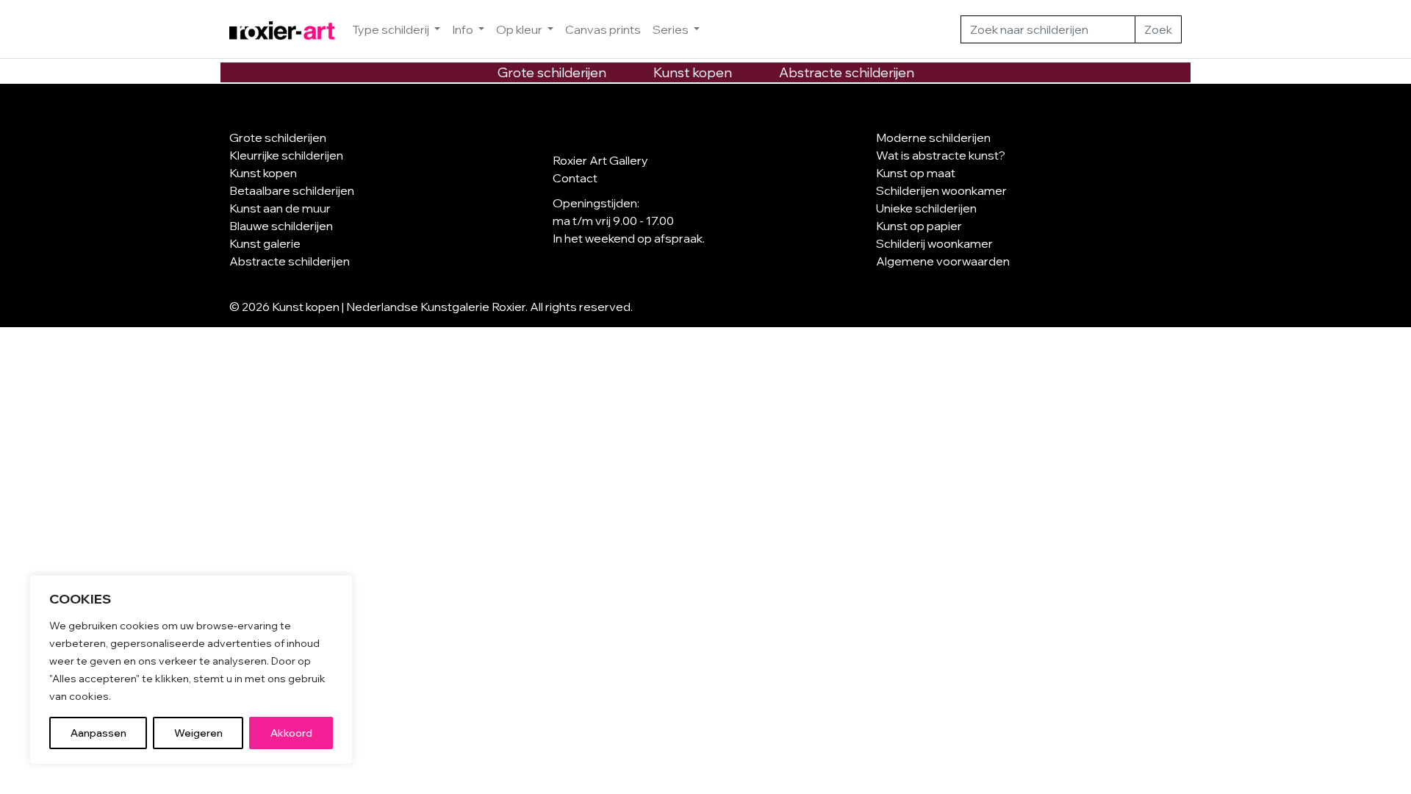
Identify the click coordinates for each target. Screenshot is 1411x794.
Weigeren (198, 733)
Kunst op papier (919, 225)
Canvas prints (603, 29)
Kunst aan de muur (280, 208)
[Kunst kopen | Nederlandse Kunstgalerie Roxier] (281, 29)
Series (672, 29)
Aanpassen (98, 733)
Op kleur (520, 29)
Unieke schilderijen (926, 208)
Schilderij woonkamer (934, 243)
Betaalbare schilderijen (291, 190)
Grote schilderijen (552, 72)
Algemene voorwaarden (943, 261)
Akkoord (291, 733)
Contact (575, 178)
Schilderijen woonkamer (941, 190)
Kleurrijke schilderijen (286, 155)
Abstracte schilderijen (846, 72)
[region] (191, 670)
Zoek (1158, 29)
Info (463, 29)
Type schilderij (391, 29)
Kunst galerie (265, 243)
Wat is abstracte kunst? (940, 155)
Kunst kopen (692, 72)
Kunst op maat (915, 172)
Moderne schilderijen (933, 137)
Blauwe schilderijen (281, 225)
